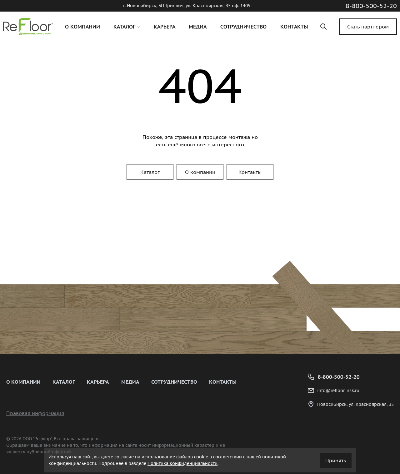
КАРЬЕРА (98, 382)
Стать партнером (368, 26)
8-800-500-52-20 (371, 6)
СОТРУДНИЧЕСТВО (174, 382)
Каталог (150, 172)
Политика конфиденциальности (183, 463)
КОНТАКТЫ (223, 382)
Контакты (250, 172)
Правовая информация (35, 413)
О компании (200, 172)
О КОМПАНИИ (23, 382)
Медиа (130, 382)
